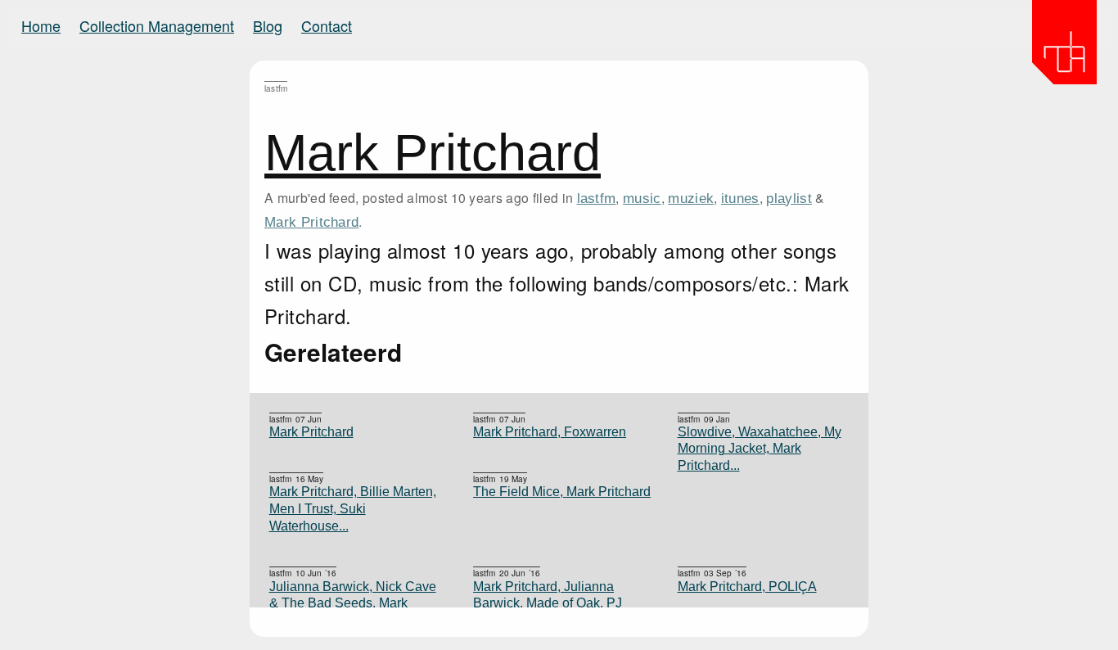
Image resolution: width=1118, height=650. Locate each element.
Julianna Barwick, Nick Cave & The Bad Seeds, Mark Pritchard (352, 603)
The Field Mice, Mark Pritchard (562, 492)
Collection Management (156, 25)
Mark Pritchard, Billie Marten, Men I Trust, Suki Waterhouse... (352, 508)
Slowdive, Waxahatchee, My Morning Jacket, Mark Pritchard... (759, 448)
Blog (267, 25)
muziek (691, 198)
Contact (326, 25)
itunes (740, 198)
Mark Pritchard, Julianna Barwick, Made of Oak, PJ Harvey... (547, 603)
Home (41, 25)
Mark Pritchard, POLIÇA (747, 587)
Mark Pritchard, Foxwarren (549, 432)
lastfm (596, 198)
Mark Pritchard (432, 152)
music (642, 198)
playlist (789, 198)
